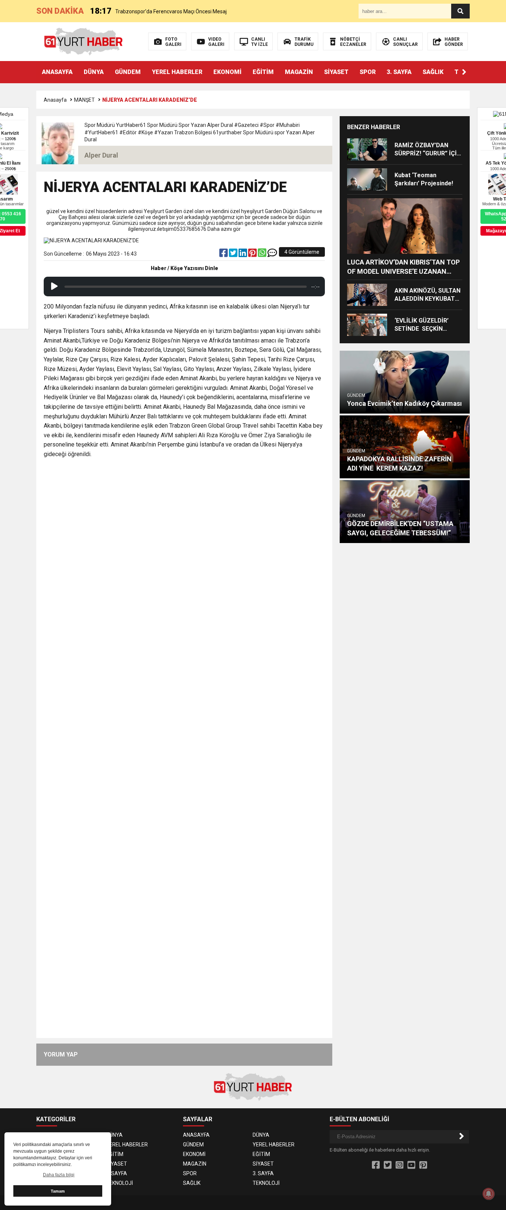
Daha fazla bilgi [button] (58, 1174)
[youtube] (411, 1165)
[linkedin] (243, 254)
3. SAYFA (399, 71)
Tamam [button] (58, 1191)
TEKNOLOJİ (119, 1183)
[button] (464, 72)
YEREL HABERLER (177, 71)
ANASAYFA (57, 71)
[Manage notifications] (489, 1194)
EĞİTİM (263, 71)
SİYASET (336, 71)
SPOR (368, 71)
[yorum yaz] (272, 254)
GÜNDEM (128, 71)
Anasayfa (55, 100)
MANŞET (84, 100)
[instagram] (399, 1165)
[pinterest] (253, 254)
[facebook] (224, 254)
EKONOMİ (227, 71)
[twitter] (234, 254)
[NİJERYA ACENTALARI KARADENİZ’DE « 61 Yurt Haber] (83, 41)
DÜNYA (94, 71)
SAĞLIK (433, 71)
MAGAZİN (299, 71)
